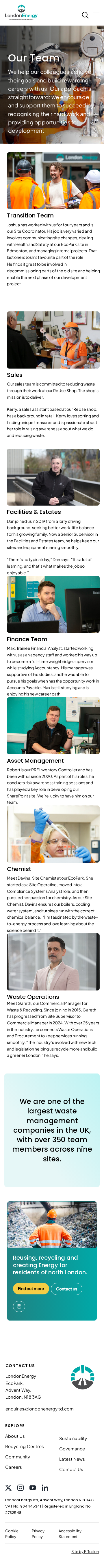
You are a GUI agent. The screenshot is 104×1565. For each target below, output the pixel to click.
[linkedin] (45, 1488)
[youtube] (32, 1488)
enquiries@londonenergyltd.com (39, 1408)
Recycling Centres (24, 1446)
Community (17, 1456)
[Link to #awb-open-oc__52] (95, 19)
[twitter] (8, 1488)
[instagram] (20, 1488)
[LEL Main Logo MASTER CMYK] (21, 4)
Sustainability (73, 1438)
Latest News (72, 1459)
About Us (15, 1436)
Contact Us (71, 1469)
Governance (72, 1448)
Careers (13, 1467)
